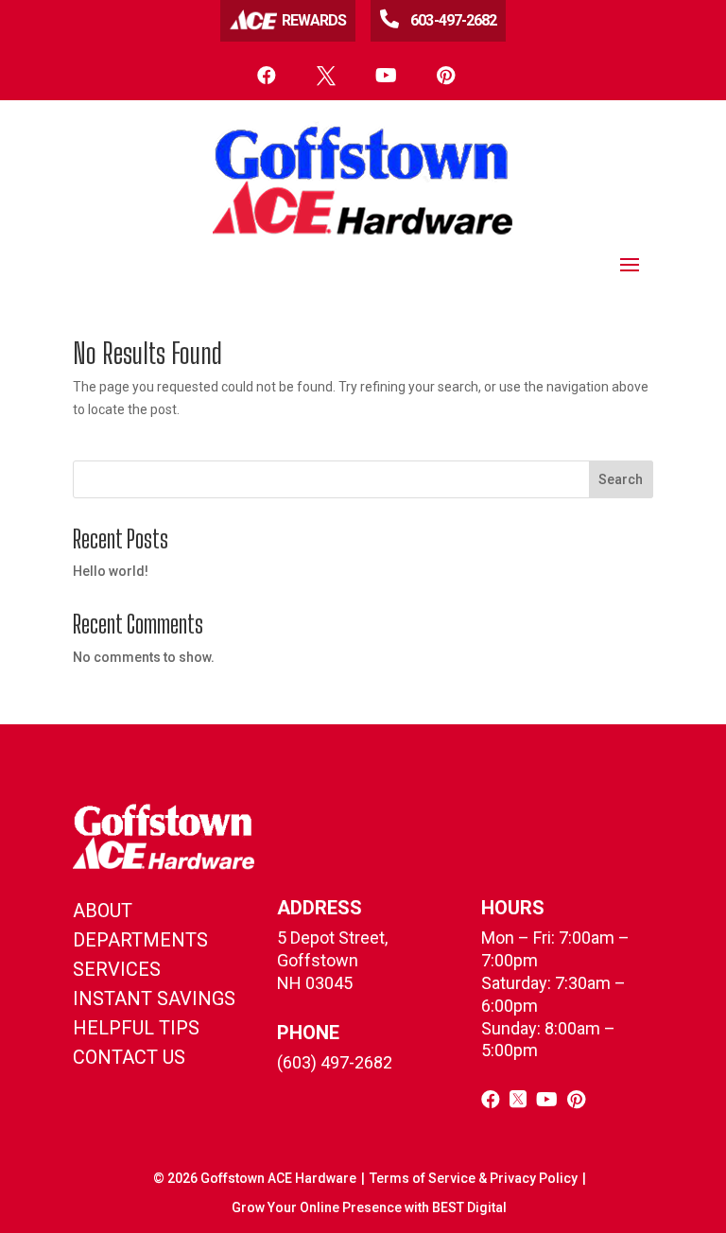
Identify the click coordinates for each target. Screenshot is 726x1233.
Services (117, 969)
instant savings (154, 998)
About (102, 910)
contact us (129, 1057)
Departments (140, 940)
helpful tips (136, 1027)
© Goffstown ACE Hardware (254, 1178)
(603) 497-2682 (334, 1062)
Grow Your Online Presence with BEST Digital (369, 1207)
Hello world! (110, 571)
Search (620, 479)
